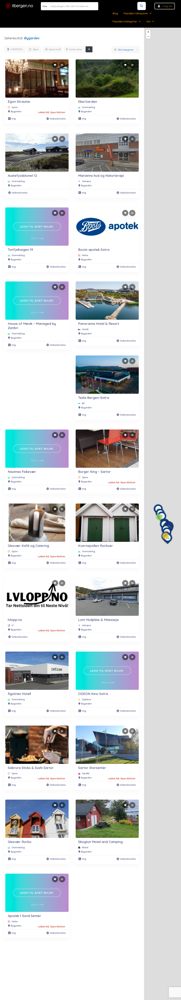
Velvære (86, 181)
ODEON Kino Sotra (93, 694)
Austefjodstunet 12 (22, 175)
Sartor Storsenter (92, 768)
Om (148, 21)
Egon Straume (19, 101)
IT (13, 625)
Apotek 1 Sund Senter (24, 916)
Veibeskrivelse (58, 118)
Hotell (85, 329)
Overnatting (88, 107)
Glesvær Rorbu (19, 842)
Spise (15, 107)
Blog (115, 13)
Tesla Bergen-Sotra (93, 397)
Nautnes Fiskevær (22, 472)
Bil (83, 403)
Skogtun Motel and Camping (100, 842)
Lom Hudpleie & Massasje (98, 620)
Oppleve (86, 699)
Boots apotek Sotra (93, 249)
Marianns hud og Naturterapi (101, 175)
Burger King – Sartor (94, 472)
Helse (85, 255)
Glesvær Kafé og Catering (28, 546)
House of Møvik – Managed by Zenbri (32, 325)
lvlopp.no (15, 620)
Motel (85, 847)
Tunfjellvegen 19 (20, 249)
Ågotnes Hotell (19, 694)
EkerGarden (87, 101)
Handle (86, 773)
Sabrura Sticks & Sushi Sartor (31, 768)
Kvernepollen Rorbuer (95, 546)
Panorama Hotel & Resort (98, 323)
